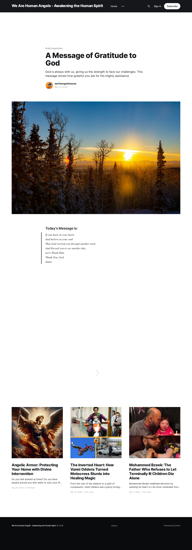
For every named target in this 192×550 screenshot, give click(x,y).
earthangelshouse (65, 83)
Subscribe (172, 6)
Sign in (157, 6)
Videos (114, 526)
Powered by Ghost (172, 525)
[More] (123, 6)
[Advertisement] (96, 21)
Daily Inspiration (54, 48)
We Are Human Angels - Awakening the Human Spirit (57, 5)
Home (114, 6)
